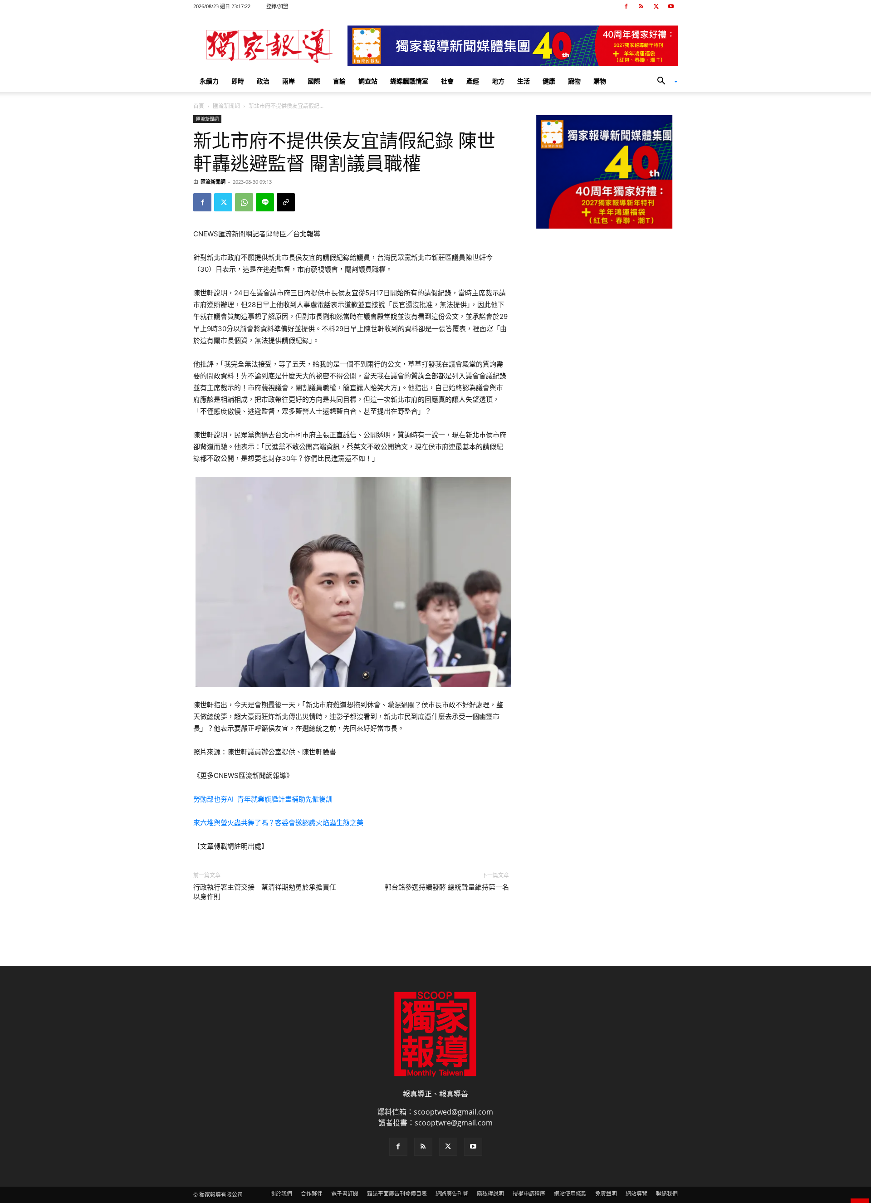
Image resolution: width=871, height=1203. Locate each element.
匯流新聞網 (226, 106)
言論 (339, 81)
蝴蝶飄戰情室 (409, 81)
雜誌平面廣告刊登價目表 (397, 1194)
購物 (599, 81)
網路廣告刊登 (452, 1194)
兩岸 (288, 81)
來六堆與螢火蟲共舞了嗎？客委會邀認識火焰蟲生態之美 (278, 822)
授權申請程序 (529, 1194)
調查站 (367, 81)
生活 (523, 81)
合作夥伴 (312, 1194)
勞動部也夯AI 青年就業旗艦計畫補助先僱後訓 (263, 799)
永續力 (209, 81)
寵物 (574, 81)
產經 (472, 81)
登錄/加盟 (277, 6)
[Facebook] (626, 6)
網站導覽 (636, 1194)
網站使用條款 (570, 1194)
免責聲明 (606, 1194)
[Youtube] (671, 6)
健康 (549, 81)
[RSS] (641, 6)
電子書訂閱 (344, 1194)
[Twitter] (656, 6)
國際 (314, 81)
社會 (447, 81)
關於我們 (281, 1194)
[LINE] (265, 202)
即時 (237, 81)
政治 (263, 81)
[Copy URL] (286, 202)
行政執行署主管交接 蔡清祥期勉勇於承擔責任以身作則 (264, 892)
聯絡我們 (667, 1194)
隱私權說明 (490, 1194)
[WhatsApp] (244, 202)
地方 (498, 81)
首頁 (198, 106)
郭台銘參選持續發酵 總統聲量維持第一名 (447, 887)
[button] (664, 82)
